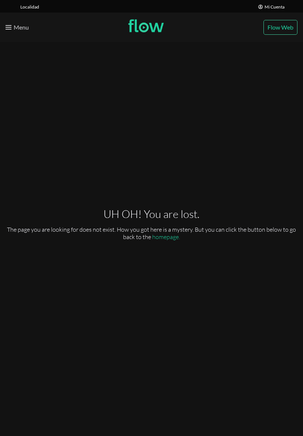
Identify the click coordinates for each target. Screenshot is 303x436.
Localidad (29, 7)
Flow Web (280, 27)
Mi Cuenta (275, 7)
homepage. (166, 237)
